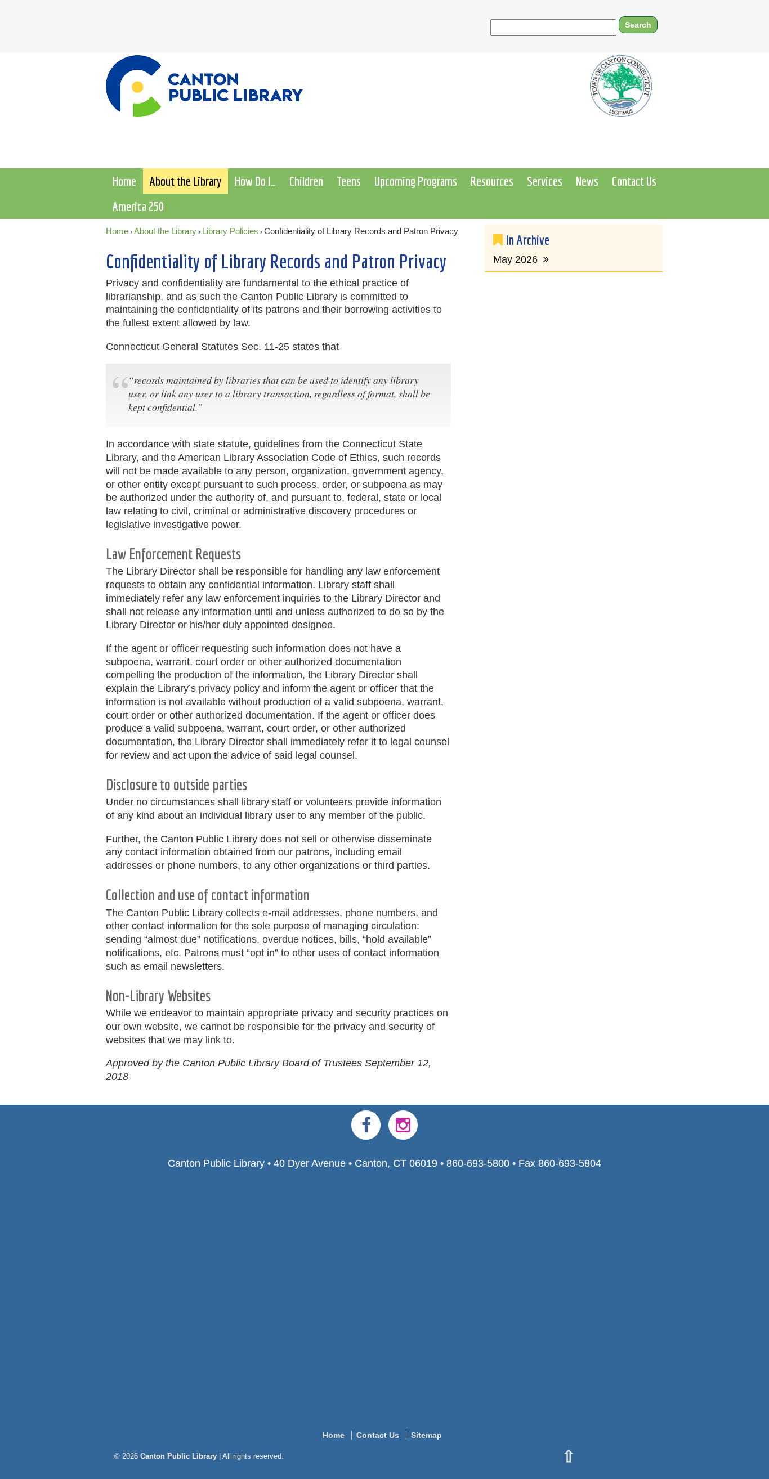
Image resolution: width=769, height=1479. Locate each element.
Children (306, 181)
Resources (492, 181)
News (587, 181)
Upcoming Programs (415, 181)
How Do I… (255, 181)
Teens (349, 181)
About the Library (185, 181)
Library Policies (230, 231)
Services (544, 181)
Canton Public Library (178, 1456)
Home (124, 181)
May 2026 (515, 259)
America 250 (138, 206)
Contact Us (634, 181)
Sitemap (426, 1435)
